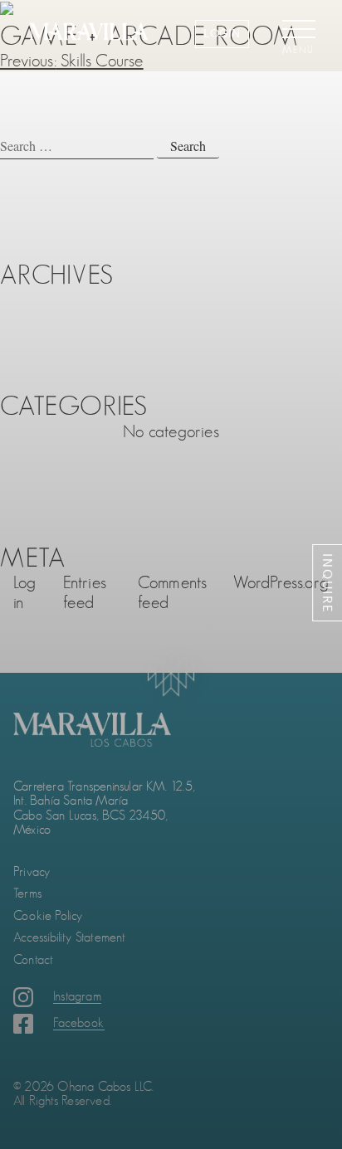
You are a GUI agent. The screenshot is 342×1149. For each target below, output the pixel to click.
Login (221, 33)
